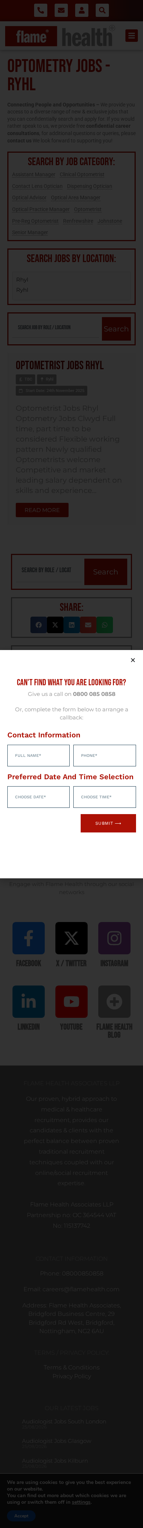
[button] (133, 660)
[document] (71, 764)
